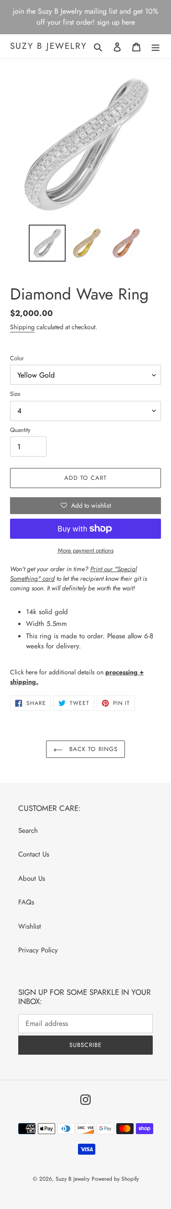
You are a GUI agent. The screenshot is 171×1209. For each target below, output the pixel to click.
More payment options (86, 550)
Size (15, 393)
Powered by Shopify (115, 1179)
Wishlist (29, 926)
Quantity (20, 430)
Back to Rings (92, 749)
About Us (31, 878)
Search (28, 830)
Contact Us (33, 854)
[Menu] (155, 46)
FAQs (26, 902)
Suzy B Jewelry (48, 46)
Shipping (22, 326)
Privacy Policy (38, 950)
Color (17, 358)
